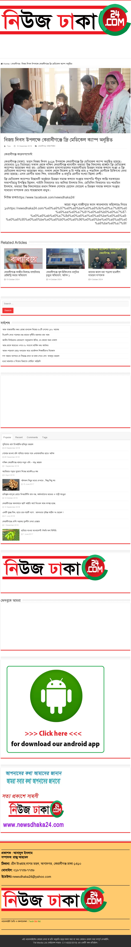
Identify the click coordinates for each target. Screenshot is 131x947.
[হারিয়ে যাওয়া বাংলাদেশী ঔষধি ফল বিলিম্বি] (10, 535)
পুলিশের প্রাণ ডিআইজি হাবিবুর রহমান (17, 444)
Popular (7, 437)
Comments (32, 437)
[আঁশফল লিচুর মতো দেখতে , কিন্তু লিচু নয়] (10, 485)
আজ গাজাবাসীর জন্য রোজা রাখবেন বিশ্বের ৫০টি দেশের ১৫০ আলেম (30, 329)
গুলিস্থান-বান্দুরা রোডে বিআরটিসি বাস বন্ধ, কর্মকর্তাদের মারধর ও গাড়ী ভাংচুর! (34, 494)
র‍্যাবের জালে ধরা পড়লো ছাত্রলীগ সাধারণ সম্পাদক (104, 274)
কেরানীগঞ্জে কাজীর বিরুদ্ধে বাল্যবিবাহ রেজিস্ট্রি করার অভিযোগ (22, 274)
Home (6, 63)
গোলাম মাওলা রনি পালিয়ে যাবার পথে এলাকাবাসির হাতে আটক (28, 453)
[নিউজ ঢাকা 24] (65, 19)
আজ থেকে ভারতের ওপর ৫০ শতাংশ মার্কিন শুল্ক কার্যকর (25, 345)
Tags (44, 437)
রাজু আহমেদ (20, 857)
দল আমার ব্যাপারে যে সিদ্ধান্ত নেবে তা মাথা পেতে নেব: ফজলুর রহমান (30, 356)
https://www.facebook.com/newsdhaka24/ (46, 197)
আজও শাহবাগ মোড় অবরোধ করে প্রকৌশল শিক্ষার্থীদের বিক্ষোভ (28, 350)
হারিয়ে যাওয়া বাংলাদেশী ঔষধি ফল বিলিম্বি (38, 530)
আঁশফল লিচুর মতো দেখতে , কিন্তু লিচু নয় (38, 480)
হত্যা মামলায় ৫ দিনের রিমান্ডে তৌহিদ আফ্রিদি (21, 361)
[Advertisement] (65, 47)
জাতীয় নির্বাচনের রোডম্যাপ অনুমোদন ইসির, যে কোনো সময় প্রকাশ (29, 340)
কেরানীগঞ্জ (15, 63)
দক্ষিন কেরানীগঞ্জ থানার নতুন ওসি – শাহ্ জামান (22, 462)
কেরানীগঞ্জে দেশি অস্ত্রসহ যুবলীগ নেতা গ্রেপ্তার (21, 521)
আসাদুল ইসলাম (23, 853)
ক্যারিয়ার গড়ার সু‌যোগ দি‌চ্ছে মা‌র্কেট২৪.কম (20, 471)
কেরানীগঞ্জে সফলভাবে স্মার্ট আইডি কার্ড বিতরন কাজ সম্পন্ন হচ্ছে (28, 503)
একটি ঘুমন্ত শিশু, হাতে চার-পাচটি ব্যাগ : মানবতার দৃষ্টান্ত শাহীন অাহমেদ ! (33, 512)
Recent (19, 437)
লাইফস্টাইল (51, 146)
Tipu (9, 146)
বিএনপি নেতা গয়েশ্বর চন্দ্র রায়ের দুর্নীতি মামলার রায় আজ (25, 335)
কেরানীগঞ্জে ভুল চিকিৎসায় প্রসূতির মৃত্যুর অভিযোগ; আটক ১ (62, 274)
